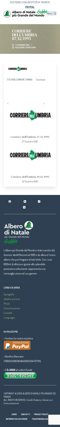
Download (40, 79)
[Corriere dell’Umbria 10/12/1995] (30, 159)
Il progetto (9, 294)
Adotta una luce (12, 299)
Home (14, 414)
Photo (7, 303)
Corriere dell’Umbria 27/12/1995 (29, 137)
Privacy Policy (41, 414)
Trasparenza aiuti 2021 (43, 419)
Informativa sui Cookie (17, 419)
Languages (9, 317)
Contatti (8, 313)
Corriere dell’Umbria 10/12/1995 (30, 177)
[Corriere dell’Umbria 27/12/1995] (30, 120)
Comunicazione (12, 308)
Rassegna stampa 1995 (25, 47)
